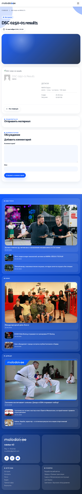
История (7, 471)
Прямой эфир (9, 482)
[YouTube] (18, 458)
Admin (14, 79)
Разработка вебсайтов (52, 471)
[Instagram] (12, 458)
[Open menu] (78, 3)
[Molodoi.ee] (15, 439)
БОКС (8, 278)
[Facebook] (6, 458)
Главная (5, 10)
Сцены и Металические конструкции (56, 477)
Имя (5, 165)
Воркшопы (7, 485)
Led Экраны (48, 480)
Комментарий (10, 143)
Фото (6, 477)
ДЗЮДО (9, 356)
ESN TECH (10, 201)
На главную (13, 109)
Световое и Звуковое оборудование (57, 482)
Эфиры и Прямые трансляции (54, 474)
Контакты (7, 474)
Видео (6, 480)
